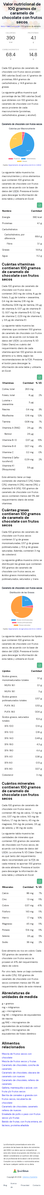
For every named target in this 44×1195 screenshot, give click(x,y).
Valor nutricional (13, 26)
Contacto (36, 1185)
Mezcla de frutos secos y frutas (19, 1061)
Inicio (3, 26)
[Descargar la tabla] (39, 205)
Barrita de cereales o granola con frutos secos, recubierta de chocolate (19, 1099)
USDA (16, 191)
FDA (30, 359)
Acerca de (13, 1185)
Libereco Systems (30, 1177)
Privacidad (25, 1185)
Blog (5, 1185)
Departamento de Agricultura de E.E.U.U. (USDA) (24, 165)
